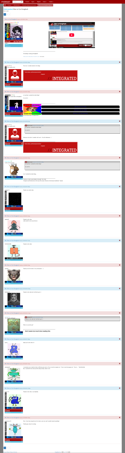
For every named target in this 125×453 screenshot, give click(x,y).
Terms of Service (13, 452)
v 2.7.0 (65, 452)
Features (27, 1)
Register (39, 1)
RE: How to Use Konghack (12, 62)
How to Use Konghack (11, 19)
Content (51, 1)
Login (32, 1)
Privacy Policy (6, 452)
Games (44, 1)
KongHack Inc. (58, 452)
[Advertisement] (64, 6)
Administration (16, 5)
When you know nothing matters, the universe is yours (31, 56)
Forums (9, 5)
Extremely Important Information (29, 5)
